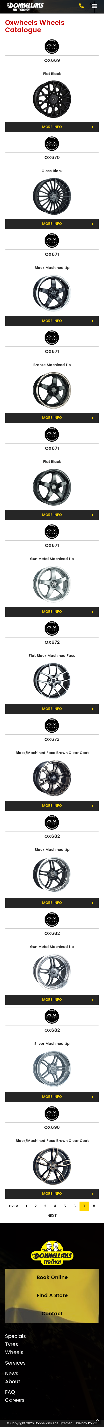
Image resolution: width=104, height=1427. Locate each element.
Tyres (11, 1345)
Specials (15, 1337)
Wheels (14, 1353)
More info (52, 127)
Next (52, 1216)
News (11, 1374)
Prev (13, 1206)
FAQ (10, 1393)
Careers (15, 1401)
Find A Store (52, 1296)
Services (15, 1363)
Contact (52, 1314)
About (12, 1382)
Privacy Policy (86, 1423)
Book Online (52, 1278)
